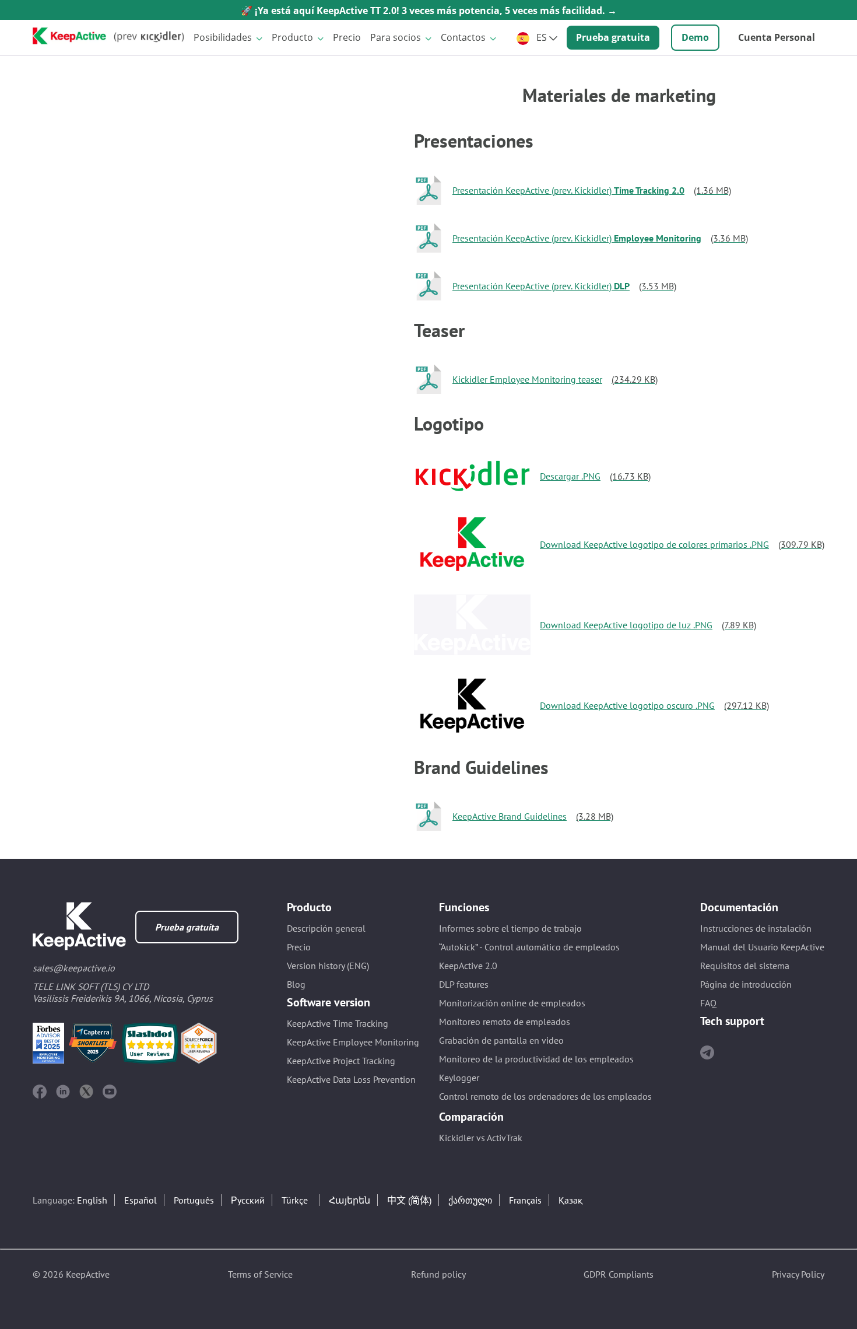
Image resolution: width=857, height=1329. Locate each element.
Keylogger (459, 1077)
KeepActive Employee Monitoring (353, 1042)
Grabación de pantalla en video (501, 1040)
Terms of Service (260, 1274)
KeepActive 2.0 (468, 965)
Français (525, 1200)
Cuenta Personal (776, 37)
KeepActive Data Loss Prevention (351, 1079)
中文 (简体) (409, 1200)
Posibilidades (223, 37)
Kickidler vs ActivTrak (480, 1137)
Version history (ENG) (328, 965)
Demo (695, 37)
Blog (296, 984)
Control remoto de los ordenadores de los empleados (545, 1096)
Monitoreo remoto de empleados (504, 1021)
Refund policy (438, 1274)
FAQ (708, 1003)
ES (541, 37)
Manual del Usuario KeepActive (762, 947)
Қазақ (570, 1200)
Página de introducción (746, 984)
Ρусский (248, 1200)
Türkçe (295, 1200)
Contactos (463, 37)
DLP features (464, 984)
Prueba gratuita (613, 37)
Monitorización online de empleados (512, 1003)
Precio (347, 37)
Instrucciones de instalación (756, 928)
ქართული (470, 1200)
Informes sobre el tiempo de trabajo (510, 928)
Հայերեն (349, 1200)
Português (194, 1200)
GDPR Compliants (619, 1274)
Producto (292, 37)
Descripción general (326, 928)
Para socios (395, 37)
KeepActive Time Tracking (337, 1023)
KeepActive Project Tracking (341, 1060)
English (92, 1200)
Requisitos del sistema (744, 965)
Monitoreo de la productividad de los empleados (536, 1059)
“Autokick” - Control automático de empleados (529, 947)
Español (140, 1200)
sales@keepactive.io (74, 968)
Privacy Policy (798, 1274)
